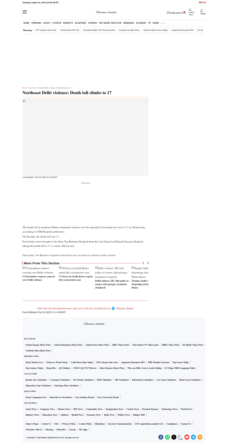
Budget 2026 (139, 414)
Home (26, 23)
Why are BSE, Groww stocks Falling (145, 368)
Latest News (31, 409)
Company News (47, 409)
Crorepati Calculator (60, 379)
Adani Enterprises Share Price (68, 344)
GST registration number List (149, 423)
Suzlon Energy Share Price (38, 344)
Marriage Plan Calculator (66, 385)
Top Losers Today (180, 362)
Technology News (170, 409)
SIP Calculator (122, 379)
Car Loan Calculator (166, 379)
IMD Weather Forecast (158, 362)
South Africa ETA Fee (69, 30)
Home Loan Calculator (190, 379)
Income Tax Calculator (36, 379)
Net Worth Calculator (83, 379)
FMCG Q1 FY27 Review (85, 368)
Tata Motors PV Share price (145, 344)
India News (32, 88)
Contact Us (186, 423)
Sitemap (49, 429)
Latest (47, 23)
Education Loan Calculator (38, 385)
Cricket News (133, 409)
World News (186, 409)
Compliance (171, 423)
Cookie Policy (85, 423)
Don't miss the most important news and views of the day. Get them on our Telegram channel (85, 308)
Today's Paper (32, 423)
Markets (68, 23)
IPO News (78, 409)
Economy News (94, 414)
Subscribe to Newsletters (60, 397)
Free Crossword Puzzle (108, 397)
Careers (72, 429)
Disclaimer (100, 423)
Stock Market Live (34, 362)
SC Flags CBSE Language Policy (180, 368)
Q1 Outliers (64, 368)
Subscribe (61, 429)
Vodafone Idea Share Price (38, 350)
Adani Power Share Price (97, 344)
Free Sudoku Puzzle (84, 397)
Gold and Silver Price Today (155, 30)
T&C (56, 423)
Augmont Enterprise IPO (182, 30)
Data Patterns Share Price (112, 368)
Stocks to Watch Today (57, 362)
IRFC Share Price (120, 344)
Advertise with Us (34, 429)
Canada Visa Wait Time (129, 30)
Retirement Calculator (142, 379)
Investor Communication (120, 423)
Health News (77, 414)
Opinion (92, 23)
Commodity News (94, 409)
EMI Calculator (104, 379)
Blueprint (80, 23)
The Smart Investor (110, 23)
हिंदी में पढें (202, 2)
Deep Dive (51, 368)
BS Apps (83, 429)
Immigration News (114, 409)
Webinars (128, 23)
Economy (141, 23)
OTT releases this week (46, 30)
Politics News (124, 414)
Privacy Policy (69, 423)
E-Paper (56, 23)
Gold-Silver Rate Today (82, 362)
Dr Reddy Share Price (193, 344)
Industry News (32, 414)
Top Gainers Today (34, 368)
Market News (64, 409)
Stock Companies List (36, 397)
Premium (36, 23)
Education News (49, 414)
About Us (46, 423)
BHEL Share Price (170, 344)
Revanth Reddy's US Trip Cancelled (99, 30)
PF (149, 23)
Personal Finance (150, 409)
